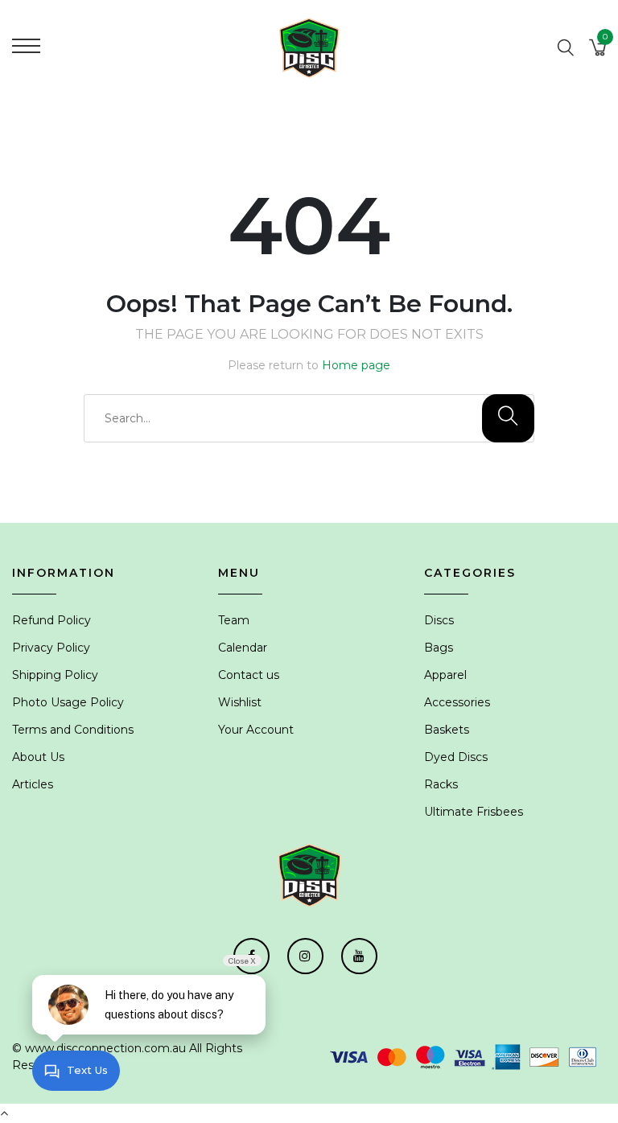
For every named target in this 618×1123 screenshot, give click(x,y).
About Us (38, 757)
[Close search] (586, 23)
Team (233, 620)
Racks (441, 784)
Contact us (248, 675)
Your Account (256, 729)
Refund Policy (51, 620)
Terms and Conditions (73, 729)
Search (524, 23)
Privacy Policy (51, 647)
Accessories (457, 702)
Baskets (446, 729)
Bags (438, 647)
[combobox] (309, 418)
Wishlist (240, 702)
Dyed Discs (456, 757)
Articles (32, 784)
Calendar (242, 647)
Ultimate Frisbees (473, 811)
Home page (356, 365)
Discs (439, 620)
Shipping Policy (55, 675)
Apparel (445, 675)
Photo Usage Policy (68, 702)
